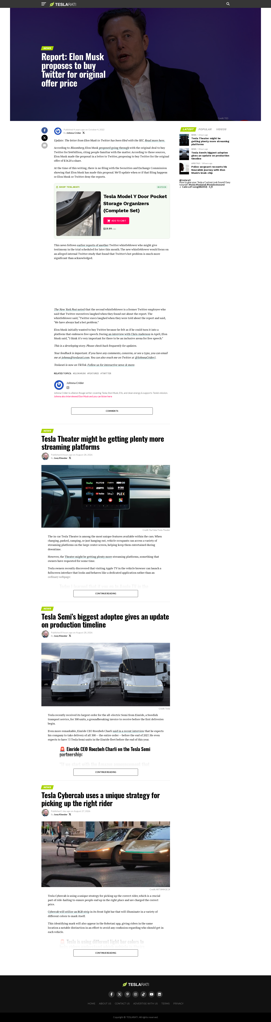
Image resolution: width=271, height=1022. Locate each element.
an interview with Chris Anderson (129, 334)
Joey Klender (60, 458)
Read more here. (155, 140)
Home (91, 1003)
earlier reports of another (93, 245)
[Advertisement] (112, 285)
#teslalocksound (216, 184)
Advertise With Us (145, 1003)
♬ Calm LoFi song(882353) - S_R (196, 187)
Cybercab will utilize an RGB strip (68, 911)
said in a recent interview (128, 731)
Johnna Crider (73, 132)
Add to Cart (119, 220)
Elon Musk (80, 373)
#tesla (192, 184)
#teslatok (201, 184)
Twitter (106, 373)
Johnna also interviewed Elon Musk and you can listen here (83, 396)
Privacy (178, 1003)
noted (69, 309)
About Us (105, 1003)
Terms (165, 1003)
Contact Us (122, 1003)
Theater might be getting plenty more (88, 556)
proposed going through (113, 148)
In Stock (162, 187)
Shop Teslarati (69, 187)
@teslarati (185, 180)
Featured (94, 373)
